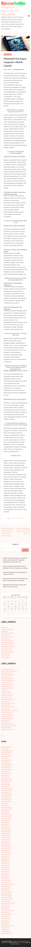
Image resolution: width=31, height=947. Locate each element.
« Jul (8, 614)
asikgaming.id (5, 835)
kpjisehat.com (5, 705)
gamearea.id (5, 873)
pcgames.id (4, 805)
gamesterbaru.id (6, 769)
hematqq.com (5, 654)
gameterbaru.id (6, 773)
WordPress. (16, 944)
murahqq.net (5, 639)
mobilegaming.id (6, 796)
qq (2, 735)
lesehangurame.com (7, 669)
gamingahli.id (5, 824)
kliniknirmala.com (6, 712)
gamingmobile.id (6, 781)
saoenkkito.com (6, 677)
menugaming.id (6, 832)
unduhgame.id (5, 931)
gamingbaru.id (5, 886)
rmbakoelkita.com (7, 684)
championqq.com (6, 650)
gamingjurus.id (6, 818)
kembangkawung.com (8, 699)
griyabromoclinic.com (8, 729)
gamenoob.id (5, 912)
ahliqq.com (4, 631)
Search (25, 550)
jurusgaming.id (6, 830)
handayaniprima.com (7, 679)
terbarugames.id (6, 809)
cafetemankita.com (7, 694)
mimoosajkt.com (6, 697)
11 (8, 604)
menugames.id (6, 852)
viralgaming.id (5, 901)
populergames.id (6, 914)
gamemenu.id (5, 865)
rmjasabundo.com (7, 695)
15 (22, 604)
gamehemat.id (5, 858)
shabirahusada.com (7, 718)
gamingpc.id (5, 786)
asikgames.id (5, 860)
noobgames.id (5, 918)
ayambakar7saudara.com (9, 671)
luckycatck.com (6, 682)
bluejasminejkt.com (7, 688)
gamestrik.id (5, 775)
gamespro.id (5, 907)
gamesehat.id (5, 924)
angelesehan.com (6, 686)
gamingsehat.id (6, 894)
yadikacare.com (6, 720)
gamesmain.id (5, 843)
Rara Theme (21, 942)
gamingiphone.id (6, 779)
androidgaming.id (6, 751)
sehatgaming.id (6, 897)
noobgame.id (5, 927)
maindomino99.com (7, 643)
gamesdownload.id (7, 911)
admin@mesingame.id (18, 69)
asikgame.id (5, 877)
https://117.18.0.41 (7, 641)
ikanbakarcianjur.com (7, 703)
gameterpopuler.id (7, 926)
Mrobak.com (5, 690)
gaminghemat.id (6, 815)
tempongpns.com (6, 673)
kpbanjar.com (5, 709)
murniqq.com (5, 656)
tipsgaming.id (5, 783)
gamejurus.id (5, 863)
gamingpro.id (5, 890)
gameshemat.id (6, 854)
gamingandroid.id (6, 788)
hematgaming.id (6, 847)
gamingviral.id (5, 888)
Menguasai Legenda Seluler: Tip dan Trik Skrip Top (23, 531)
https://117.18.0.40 (7, 652)
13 (15, 604)
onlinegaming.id (6, 801)
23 (26, 606)
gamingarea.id (5, 826)
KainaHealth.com (6, 716)
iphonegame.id (6, 792)
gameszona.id (5, 848)
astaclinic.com (5, 722)
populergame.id (6, 933)
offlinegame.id (5, 798)
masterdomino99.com (8, 646)
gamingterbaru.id (6, 790)
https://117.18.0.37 (7, 648)
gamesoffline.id (6, 768)
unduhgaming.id (6, 892)
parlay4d (15, 117)
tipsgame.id (5, 811)
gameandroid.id (6, 753)
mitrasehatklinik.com (8, 707)
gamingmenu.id (6, 820)
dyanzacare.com (6, 727)
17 (4, 606)
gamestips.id (5, 771)
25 (8, 609)
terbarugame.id (6, 807)
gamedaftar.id (5, 922)
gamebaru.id (5, 916)
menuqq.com (5, 658)
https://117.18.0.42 (7, 637)
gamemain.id (5, 862)
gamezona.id (5, 867)
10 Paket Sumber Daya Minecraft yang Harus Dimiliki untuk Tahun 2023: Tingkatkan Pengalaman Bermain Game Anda (15, 560)
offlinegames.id (6, 760)
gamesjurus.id (5, 841)
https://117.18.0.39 (7, 633)
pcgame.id (4, 803)
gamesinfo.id (5, 762)
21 (19, 606)
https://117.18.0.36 (7, 629)
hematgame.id (5, 879)
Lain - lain (7, 54)
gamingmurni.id (6, 816)
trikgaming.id (5, 785)
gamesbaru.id (5, 909)
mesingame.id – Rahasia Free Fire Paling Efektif (10, 10)
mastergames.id (6, 880)
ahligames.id (5, 856)
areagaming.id (5, 833)
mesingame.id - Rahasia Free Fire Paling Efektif (15, 941)
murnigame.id (5, 869)
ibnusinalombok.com (7, 724)
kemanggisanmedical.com (9, 711)
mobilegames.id (6, 764)
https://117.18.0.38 (7, 644)
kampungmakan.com (7, 680)
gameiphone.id (6, 754)
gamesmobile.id (6, 766)
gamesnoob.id (5, 905)
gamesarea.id (5, 871)
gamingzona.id (5, 828)
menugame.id (5, 882)
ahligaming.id (5, 850)
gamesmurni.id (6, 839)
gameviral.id (5, 920)
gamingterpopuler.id (8, 903)
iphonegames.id (6, 756)
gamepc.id (4, 758)
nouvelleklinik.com (7, 714)
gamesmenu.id (6, 837)
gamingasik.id (5, 822)
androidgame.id (6, 747)
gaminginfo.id (5, 813)
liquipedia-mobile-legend (17, 518)
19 (12, 606)
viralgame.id (5, 929)
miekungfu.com (6, 692)
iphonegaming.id (6, 794)
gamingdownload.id (7, 884)
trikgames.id (5, 777)
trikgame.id (5, 749)
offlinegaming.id (6, 800)
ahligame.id (5, 875)
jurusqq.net (5, 635)
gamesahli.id (5, 845)
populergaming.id (7, 899)
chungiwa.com (5, 701)
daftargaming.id (6, 895)
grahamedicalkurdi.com (8, 726)
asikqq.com (4, 627)
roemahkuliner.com (7, 675)
